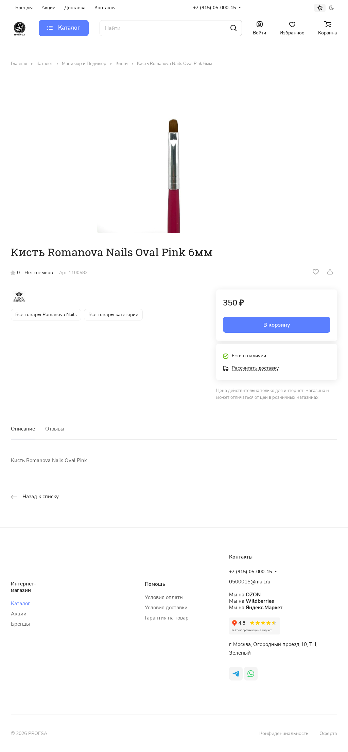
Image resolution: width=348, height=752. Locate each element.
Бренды (20, 624)
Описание (23, 428)
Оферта (328, 733)
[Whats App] (251, 673)
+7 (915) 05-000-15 (214, 8)
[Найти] (233, 28)
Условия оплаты (164, 597)
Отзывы (54, 428)
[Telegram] (236, 673)
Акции (19, 613)
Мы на (245, 594)
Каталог (20, 603)
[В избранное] (316, 272)
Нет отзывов (38, 272)
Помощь (155, 584)
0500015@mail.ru (249, 581)
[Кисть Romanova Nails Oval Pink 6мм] (174, 156)
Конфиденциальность (284, 733)
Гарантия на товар (167, 617)
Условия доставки (166, 607)
